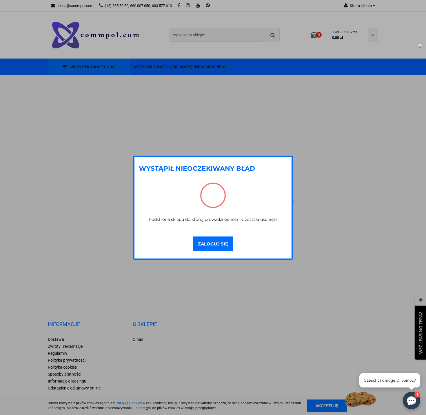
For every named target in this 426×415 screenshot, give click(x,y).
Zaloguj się (213, 244)
